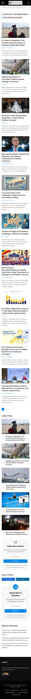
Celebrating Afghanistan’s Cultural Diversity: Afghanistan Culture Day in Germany (14, 632)
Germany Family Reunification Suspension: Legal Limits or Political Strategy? (14, 118)
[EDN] (15, 3)
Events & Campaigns (22, 692)
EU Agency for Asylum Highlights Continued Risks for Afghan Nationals (15, 645)
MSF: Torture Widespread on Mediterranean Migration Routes (17, 533)
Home (3, 7)
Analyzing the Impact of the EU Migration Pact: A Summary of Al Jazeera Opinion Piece (15, 388)
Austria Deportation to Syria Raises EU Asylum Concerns (15, 510)
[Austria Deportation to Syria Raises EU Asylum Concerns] (15, 500)
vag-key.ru (5, 638)
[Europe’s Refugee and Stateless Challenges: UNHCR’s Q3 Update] (15, 221)
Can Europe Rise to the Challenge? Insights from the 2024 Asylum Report (13, 195)
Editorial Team (6, 630)
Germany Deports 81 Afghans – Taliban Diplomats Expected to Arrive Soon (16, 487)
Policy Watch (24, 690)
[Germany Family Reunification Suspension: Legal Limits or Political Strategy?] (15, 105)
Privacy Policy (14, 567)
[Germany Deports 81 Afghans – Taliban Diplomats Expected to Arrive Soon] (15, 475)
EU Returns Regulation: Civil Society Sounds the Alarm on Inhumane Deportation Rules (13, 42)
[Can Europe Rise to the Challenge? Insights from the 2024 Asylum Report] (15, 182)
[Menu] (3, 3)
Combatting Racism (10, 692)
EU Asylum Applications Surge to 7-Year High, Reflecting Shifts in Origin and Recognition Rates (15, 311)
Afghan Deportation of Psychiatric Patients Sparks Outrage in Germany (13, 79)
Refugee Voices (15, 690)
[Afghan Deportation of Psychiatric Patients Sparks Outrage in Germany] (15, 66)
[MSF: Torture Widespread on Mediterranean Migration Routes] (15, 522)
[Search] (28, 3)
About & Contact (16, 694)
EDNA (18, 686)
